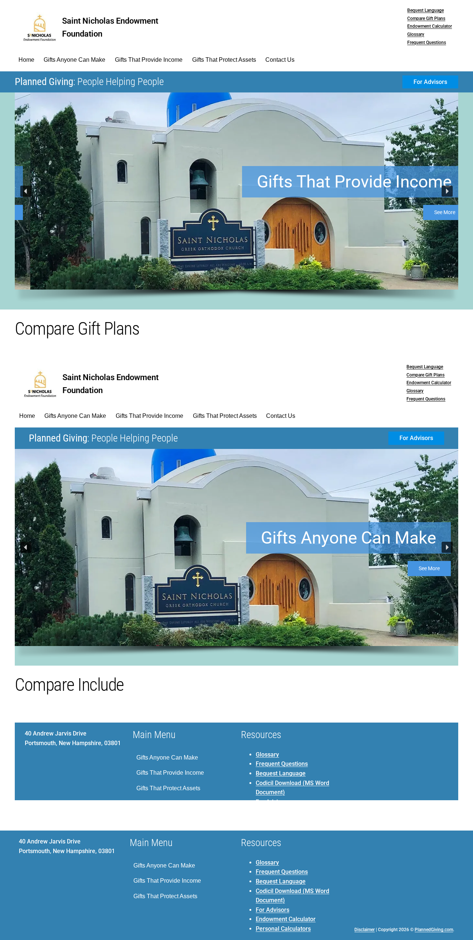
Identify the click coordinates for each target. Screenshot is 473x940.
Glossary (415, 34)
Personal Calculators (283, 928)
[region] (236, 201)
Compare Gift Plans (426, 18)
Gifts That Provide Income (338, 182)
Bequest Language (425, 10)
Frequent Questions (426, 42)
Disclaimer (364, 929)
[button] (25, 191)
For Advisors (272, 909)
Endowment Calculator (429, 26)
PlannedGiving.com (434, 929)
